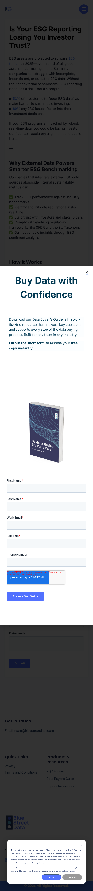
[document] (46, 445)
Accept (51, 877)
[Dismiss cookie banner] (81, 845)
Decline (72, 877)
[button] (86, 272)
